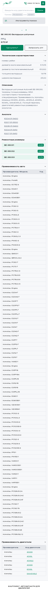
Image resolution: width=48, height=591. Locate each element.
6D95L (29, 569)
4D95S (30, 565)
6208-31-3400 (11, 126)
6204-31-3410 (10, 130)
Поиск (40, 10)
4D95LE (30, 561)
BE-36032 (9, 151)
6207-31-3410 (10, 133)
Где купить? (12, 48)
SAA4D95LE (32, 574)
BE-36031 (9, 145)
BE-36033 (9, 157)
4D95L (29, 556)
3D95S (30, 552)
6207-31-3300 (11, 122)
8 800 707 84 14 (34, 3)
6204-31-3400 (11, 119)
